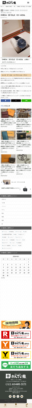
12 (16, 267)
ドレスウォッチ (24, 10)
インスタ (4, 12)
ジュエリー (11, 237)
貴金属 (4, 237)
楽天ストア (22, 234)
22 (28, 270)
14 (24, 267)
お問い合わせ (14, 400)
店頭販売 (19, 242)
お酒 (25, 231)
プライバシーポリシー (22, 400)
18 (12, 270)
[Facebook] (10, 396)
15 (28, 267)
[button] (28, 2)
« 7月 (3, 277)
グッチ (15, 245)
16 (3, 270)
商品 (3, 213)
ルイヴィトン (19, 237)
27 (20, 272)
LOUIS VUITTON (7, 234)
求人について (7, 400)
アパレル (5, 231)
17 (7, 270)
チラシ (3, 209)
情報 (3, 216)
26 (16, 272)
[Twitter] (14, 396)
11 (11, 267)
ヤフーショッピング (7, 248)
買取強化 (12, 10)
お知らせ (4, 199)
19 (16, 270)
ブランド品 (19, 231)
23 (3, 272)
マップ (16, 406)
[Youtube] (21, 396)
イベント (4, 206)
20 (20, 270)
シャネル (13, 242)
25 (12, 272)
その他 (3, 202)
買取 (2, 10)
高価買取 (7, 10)
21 (24, 270)
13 (20, 267)
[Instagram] (18, 396)
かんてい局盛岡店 (6, 245)
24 (7, 272)
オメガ (18, 10)
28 (24, 272)
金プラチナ (5, 242)
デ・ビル (9, 12)
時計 (16, 234)
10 (7, 267)
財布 (20, 245)
